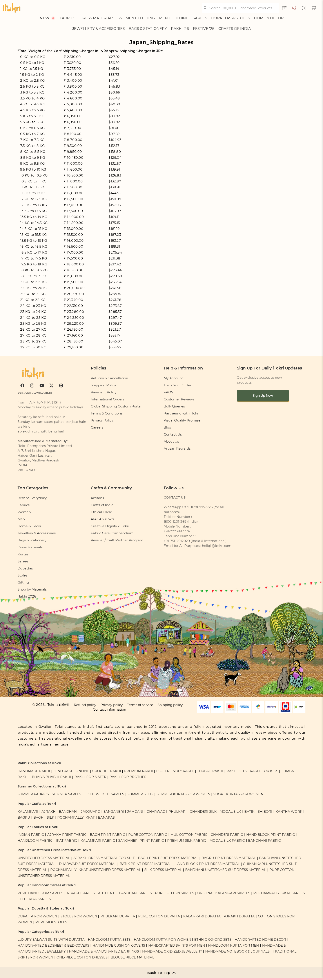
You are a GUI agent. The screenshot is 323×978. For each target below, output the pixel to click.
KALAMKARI (28, 811)
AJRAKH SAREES (81, 893)
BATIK (249, 811)
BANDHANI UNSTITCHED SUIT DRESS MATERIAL (225, 870)
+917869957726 (200, 507)
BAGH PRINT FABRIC (107, 834)
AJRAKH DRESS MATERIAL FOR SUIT (104, 858)
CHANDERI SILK (203, 811)
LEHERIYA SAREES (35, 899)
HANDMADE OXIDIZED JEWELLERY (172, 951)
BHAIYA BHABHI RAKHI (51, 777)
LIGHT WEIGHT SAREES (104, 794)
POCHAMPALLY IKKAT (76, 817)
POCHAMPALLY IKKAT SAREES (279, 893)
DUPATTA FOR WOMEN (37, 916)
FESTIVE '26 (203, 28)
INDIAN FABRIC (31, 834)
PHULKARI (178, 811)
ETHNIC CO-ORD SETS (212, 939)
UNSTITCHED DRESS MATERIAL (44, 858)
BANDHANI (68, 811)
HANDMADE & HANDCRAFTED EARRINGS (104, 951)
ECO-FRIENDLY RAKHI (175, 771)
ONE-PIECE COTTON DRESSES (81, 957)
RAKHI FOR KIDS (264, 771)
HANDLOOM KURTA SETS (109, 939)
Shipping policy (170, 705)
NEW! (45, 18)
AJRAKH (49, 811)
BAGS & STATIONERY (148, 28)
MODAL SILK (230, 811)
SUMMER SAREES (66, 794)
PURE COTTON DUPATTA (159, 916)
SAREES (200, 18)
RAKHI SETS (237, 771)
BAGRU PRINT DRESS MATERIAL (228, 858)
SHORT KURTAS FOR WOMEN (238, 794)
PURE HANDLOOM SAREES (40, 893)
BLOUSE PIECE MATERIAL (132, 957)
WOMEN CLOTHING (136, 18)
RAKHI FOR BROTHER (128, 777)
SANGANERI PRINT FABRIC (141, 840)
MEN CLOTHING (174, 18)
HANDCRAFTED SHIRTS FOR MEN (176, 945)
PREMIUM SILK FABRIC (186, 840)
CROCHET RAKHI (106, 771)
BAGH (38, 817)
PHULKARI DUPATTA (117, 916)
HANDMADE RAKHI (34, 771)
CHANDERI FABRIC (227, 834)
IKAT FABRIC (66, 840)
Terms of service (140, 705)
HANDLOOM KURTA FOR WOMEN (162, 939)
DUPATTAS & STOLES (230, 18)
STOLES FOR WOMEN (78, 916)
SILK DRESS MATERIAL (163, 870)
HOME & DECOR (269, 18)
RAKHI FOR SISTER (90, 777)
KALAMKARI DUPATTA (202, 916)
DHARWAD (156, 811)
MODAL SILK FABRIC (227, 840)
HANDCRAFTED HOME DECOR (260, 939)
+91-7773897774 (177, 531)
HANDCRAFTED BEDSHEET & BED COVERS (53, 945)
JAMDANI (135, 811)
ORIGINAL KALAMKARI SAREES (223, 893)
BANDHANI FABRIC (264, 840)
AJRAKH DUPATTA (239, 916)
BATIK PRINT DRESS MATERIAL (146, 864)
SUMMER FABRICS (34, 794)
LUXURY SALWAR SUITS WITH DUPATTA (51, 939)
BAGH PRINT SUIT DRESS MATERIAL (168, 858)
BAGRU (24, 817)
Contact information (109, 709)
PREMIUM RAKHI (138, 771)
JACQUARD (90, 811)
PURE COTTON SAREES (174, 893)
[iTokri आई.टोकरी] (12, 8)
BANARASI (107, 817)
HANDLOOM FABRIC (35, 840)
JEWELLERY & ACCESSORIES (98, 28)
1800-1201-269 (175, 521)
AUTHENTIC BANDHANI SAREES (125, 893)
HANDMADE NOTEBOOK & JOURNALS (237, 951)
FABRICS (68, 18)
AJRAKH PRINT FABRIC (67, 834)
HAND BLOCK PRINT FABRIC (270, 834)
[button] (314, 8)
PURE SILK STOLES (51, 922)
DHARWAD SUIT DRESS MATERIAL (87, 864)
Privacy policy (111, 705)
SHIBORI (265, 811)
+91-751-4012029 (177, 541)
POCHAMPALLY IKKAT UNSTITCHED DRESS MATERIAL (95, 870)
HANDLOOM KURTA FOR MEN (233, 945)
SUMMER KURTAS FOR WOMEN (183, 794)
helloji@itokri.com (216, 546)
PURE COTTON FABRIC (147, 834)
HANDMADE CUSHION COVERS (119, 945)
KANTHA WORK (289, 811)
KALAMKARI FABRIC (98, 840)
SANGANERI (113, 811)
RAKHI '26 (180, 28)
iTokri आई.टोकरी (58, 704)
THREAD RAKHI (210, 771)
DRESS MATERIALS (97, 18)
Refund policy (85, 705)
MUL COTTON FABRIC (189, 834)
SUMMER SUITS (140, 794)
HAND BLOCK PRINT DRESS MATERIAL (207, 864)
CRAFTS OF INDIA (234, 28)
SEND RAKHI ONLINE (71, 771)
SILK (50, 817)
